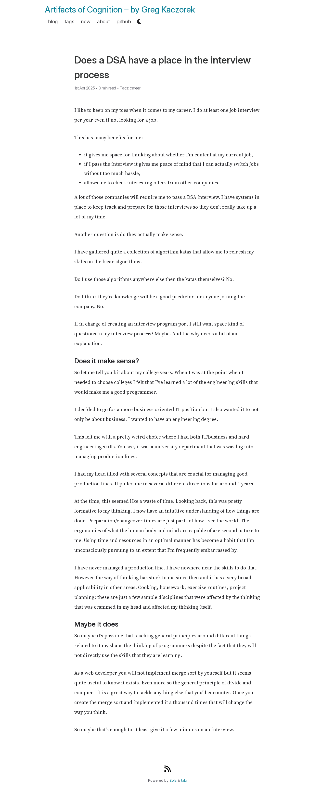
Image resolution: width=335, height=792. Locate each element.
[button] (139, 21)
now (85, 22)
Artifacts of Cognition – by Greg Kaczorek (120, 9)
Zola (173, 780)
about (103, 22)
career (135, 88)
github (124, 22)
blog (53, 22)
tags (69, 22)
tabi (184, 780)
